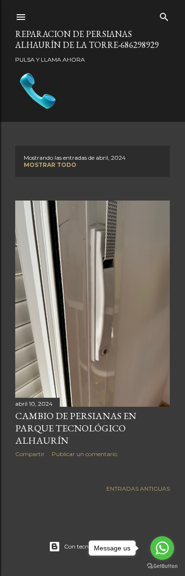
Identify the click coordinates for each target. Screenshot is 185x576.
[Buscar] (164, 15)
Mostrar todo (50, 164)
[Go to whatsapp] (162, 548)
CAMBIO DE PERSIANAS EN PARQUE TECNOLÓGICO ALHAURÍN (75, 428)
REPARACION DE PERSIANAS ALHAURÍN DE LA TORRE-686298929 (87, 39)
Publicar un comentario (84, 453)
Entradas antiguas (138, 488)
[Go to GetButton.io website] (162, 566)
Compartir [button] (30, 453)
